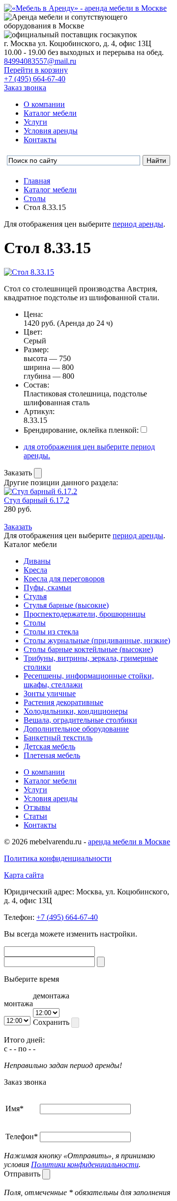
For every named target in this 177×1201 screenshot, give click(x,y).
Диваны (37, 561)
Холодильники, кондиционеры (76, 711)
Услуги (35, 122)
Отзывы (37, 807)
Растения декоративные (63, 702)
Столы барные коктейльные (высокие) (88, 649)
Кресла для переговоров (64, 578)
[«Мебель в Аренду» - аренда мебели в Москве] (85, 8)
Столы (35, 623)
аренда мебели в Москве (129, 841)
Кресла (35, 570)
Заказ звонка (25, 87)
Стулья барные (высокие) (66, 605)
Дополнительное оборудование (76, 729)
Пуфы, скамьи (47, 587)
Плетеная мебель (52, 755)
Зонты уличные (50, 693)
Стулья (35, 596)
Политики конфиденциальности (85, 1164)
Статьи (35, 816)
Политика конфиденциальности (58, 858)
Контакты (40, 139)
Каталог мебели (50, 113)
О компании (44, 104)
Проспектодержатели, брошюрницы (85, 614)
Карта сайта (24, 875)
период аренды (138, 224)
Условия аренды (51, 131)
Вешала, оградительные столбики (80, 720)
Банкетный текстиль (58, 737)
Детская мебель (49, 746)
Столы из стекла (51, 631)
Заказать (19, 473)
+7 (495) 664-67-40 (34, 79)
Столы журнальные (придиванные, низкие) (97, 640)
